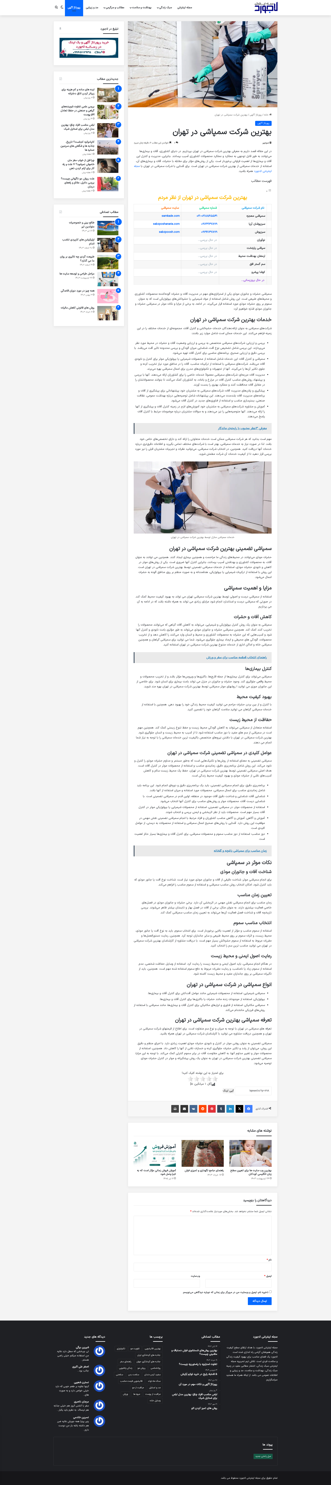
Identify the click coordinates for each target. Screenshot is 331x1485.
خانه (266, 115)
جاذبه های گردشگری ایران (149, 1355)
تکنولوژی (121, 1348)
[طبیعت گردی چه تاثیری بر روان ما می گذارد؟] (107, 262)
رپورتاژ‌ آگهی (74, 8)
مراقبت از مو (138, 1387)
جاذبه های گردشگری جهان (149, 1361)
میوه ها (136, 1394)
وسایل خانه (155, 1400)
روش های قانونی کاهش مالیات (77, 308)
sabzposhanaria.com (166, 224)
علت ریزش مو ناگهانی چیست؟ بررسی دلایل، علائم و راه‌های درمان (77, 183)
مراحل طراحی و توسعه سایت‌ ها (77, 274)
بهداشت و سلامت (142, 8)
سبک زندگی (165, 8)
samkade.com (171, 216)
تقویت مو (134, 1348)
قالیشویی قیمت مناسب (131, 1381)
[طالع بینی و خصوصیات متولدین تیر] (107, 228)
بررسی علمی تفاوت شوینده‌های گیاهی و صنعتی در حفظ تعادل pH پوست (77, 111)
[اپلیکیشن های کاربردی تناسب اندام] (107, 245)
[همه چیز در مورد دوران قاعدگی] (107, 296)
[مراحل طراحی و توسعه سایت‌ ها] (107, 279)
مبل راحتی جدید (263, 1456)
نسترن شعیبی (81, 1382)
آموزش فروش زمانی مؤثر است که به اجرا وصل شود (156, 1172)
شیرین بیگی (82, 1347)
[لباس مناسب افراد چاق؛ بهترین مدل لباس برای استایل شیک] (107, 130)
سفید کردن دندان (152, 1374)
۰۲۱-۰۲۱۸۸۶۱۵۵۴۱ (207, 216)
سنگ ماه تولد (154, 1381)
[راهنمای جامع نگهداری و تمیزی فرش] (203, 1153)
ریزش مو (141, 1368)
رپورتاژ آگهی (256, 115)
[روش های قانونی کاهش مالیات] (107, 313)
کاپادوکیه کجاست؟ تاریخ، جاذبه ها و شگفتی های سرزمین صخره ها (77, 146)
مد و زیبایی (92, 8)
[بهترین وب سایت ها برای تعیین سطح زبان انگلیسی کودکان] (250, 1153)
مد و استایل (155, 1387)
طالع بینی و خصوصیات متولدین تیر (81, 225)
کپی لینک (228, 1091)
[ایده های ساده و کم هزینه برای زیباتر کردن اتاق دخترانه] (107, 95)
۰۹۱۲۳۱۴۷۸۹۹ (209, 224)
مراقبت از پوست (153, 1394)
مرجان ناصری (81, 1402)
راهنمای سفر (125, 1361)
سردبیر (265, 143)
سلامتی (119, 1374)
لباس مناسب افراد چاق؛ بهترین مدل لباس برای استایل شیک (77, 127)
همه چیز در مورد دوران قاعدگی (77, 291)
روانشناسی (156, 1368)
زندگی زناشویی (125, 1368)
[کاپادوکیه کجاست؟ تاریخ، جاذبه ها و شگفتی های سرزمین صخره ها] (107, 147)
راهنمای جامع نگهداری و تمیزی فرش (204, 1170)
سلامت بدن (133, 1374)
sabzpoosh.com (169, 232)
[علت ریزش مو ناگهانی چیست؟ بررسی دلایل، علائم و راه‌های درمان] (107, 184)
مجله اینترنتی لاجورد (250, 1478)
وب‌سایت (195, 1276)
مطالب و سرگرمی (115, 8)
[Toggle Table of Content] (269, 191)
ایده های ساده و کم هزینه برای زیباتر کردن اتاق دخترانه (77, 92)
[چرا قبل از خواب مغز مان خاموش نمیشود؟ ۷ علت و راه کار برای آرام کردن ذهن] (107, 166)
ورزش (125, 1394)
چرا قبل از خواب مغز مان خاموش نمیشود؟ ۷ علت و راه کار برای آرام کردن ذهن (78, 164)
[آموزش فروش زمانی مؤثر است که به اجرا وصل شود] (155, 1153)
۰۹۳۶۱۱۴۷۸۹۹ (209, 232)
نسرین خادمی (81, 1417)
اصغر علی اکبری (80, 1367)
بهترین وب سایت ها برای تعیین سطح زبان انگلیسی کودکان (251, 1172)
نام (269, 1260)
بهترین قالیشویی (153, 1348)
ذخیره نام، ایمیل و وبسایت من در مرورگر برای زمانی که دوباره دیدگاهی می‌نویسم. (225, 1292)
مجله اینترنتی (184, 8)
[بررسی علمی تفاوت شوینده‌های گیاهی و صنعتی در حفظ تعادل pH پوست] (107, 112)
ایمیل (268, 1276)
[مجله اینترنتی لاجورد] (266, 7)
